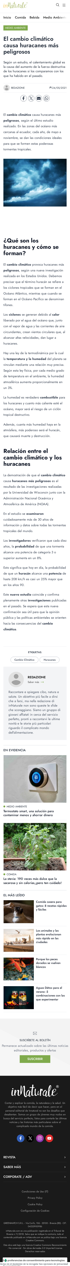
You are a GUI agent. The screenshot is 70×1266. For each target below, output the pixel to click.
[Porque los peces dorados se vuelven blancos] (18, 969)
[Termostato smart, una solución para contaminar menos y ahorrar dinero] (35, 779)
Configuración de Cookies (35, 1211)
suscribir (35, 1059)
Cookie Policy (35, 1204)
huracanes (50, 660)
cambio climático (24, 660)
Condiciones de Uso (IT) (35, 1191)
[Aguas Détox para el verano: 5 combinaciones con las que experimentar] (18, 997)
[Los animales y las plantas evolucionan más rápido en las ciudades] (18, 940)
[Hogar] (15, 5)
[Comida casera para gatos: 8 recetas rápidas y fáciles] (18, 911)
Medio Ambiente (55, 17)
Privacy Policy (35, 1198)
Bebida (34, 17)
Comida (20, 17)
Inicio (7, 17)
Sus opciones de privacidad (53, 1264)
